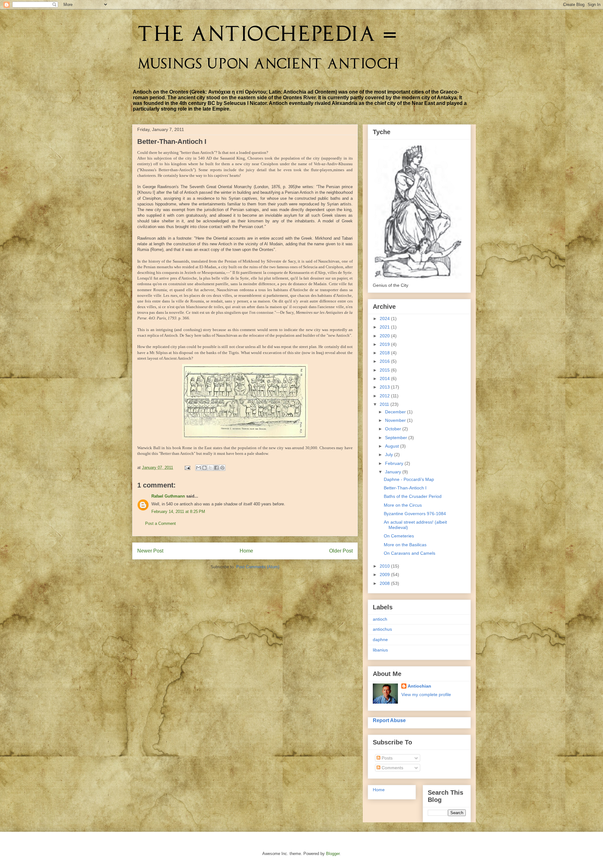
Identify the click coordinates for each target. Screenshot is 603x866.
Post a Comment (160, 523)
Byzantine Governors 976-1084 (415, 513)
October (393, 428)
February (395, 463)
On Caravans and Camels (409, 553)
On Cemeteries (399, 535)
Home (246, 550)
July (389, 454)
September (396, 437)
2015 (385, 370)
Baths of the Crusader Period (413, 496)
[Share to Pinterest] (222, 468)
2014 (385, 378)
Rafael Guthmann (168, 496)
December (396, 411)
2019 (385, 344)
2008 (385, 583)
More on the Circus (403, 505)
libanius (380, 649)
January (393, 471)
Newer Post (150, 550)
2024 (385, 318)
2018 (385, 352)
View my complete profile (426, 694)
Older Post (341, 550)
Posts (386, 757)
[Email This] (198, 468)
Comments (391, 767)
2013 (385, 386)
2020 (385, 335)
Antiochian (419, 686)
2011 (385, 404)
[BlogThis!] (204, 468)
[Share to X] (210, 468)
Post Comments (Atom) (257, 566)
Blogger (333, 853)
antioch (380, 619)
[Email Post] (187, 467)
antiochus (382, 629)
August (392, 446)
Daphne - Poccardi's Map (409, 479)
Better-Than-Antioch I (405, 487)
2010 (385, 566)
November (396, 420)
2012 (385, 395)
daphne (380, 639)
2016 (385, 361)
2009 (385, 574)
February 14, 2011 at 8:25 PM (178, 511)
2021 (385, 327)
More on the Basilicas (405, 544)
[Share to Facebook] (216, 468)
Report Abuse (389, 720)
